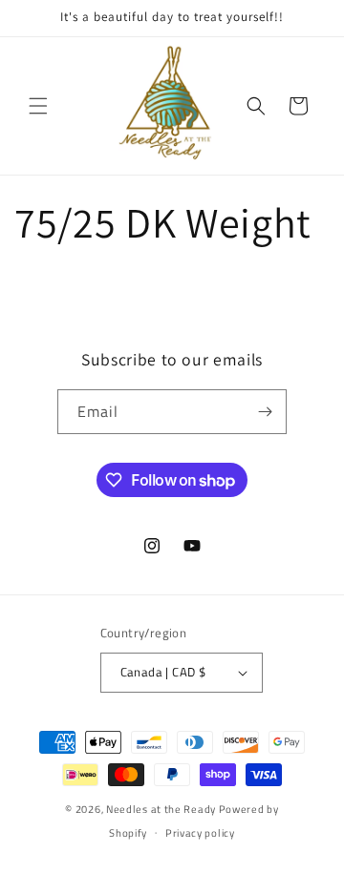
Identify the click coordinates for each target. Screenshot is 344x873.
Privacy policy (200, 833)
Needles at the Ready (161, 809)
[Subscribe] (265, 411)
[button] (38, 106)
